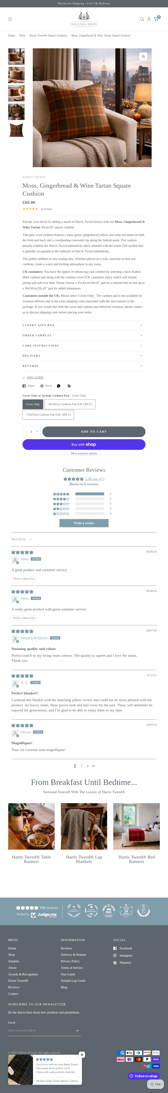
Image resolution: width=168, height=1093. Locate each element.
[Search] (142, 19)
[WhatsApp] (59, 386)
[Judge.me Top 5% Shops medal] (143, 910)
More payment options (84, 453)
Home (11, 35)
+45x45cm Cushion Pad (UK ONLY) (70, 404)
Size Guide (68, 974)
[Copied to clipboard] (70, 386)
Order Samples (37, 335)
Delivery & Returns (73, 954)
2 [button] (82, 766)
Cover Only (33, 404)
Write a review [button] (84, 523)
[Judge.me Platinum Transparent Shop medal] (91, 910)
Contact (13, 993)
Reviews (13, 987)
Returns (31, 366)
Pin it (48, 385)
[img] (22, 552)
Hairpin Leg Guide (73, 980)
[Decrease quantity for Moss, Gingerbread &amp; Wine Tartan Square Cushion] (26, 432)
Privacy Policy (70, 961)
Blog (64, 987)
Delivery (32, 355)
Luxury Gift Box (39, 325)
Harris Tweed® (18, 980)
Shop (22, 35)
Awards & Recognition (23, 974)
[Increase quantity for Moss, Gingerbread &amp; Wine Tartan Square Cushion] (37, 432)
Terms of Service (72, 967)
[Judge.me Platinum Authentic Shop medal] (74, 910)
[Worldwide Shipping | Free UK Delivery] (84, 4)
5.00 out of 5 (94, 479)
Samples (13, 961)
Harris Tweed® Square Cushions (48, 35)
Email (11, 1022)
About (12, 967)
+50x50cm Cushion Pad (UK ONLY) (48, 414)
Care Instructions (41, 345)
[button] (61, 493)
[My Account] (148, 19)
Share (31, 385)
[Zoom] (143, 56)
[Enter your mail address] (77, 1030)
